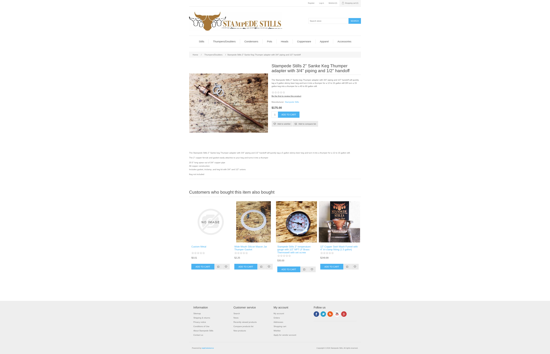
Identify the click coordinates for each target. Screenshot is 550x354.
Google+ (344, 314)
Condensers (251, 41)
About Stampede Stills (203, 331)
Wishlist (277, 331)
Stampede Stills (292, 102)
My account (279, 313)
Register (311, 3)
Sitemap (197, 313)
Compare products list (243, 326)
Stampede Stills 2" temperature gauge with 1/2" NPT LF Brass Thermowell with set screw (294, 249)
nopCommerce (208, 348)
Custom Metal (198, 246)
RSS (330, 314)
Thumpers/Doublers (224, 41)
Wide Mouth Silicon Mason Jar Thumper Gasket (250, 248)
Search (236, 313)
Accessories (344, 41)
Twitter (323, 314)
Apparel (324, 41)
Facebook (316, 314)
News (235, 318)
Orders (277, 318)
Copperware (304, 41)
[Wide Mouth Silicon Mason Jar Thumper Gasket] (253, 221)
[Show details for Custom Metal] (210, 221)
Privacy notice (199, 322)
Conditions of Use (201, 326)
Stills (201, 41)
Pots (269, 41)
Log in (321, 3)
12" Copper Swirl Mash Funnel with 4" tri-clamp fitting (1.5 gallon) (339, 248)
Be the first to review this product (286, 96)
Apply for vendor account (285, 335)
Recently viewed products (245, 322)
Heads (284, 41)
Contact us (198, 335)
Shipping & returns (201, 318)
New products (239, 331)
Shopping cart (280, 326)
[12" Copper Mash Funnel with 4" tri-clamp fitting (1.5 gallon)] (339, 221)
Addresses (278, 322)
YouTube (337, 314)
